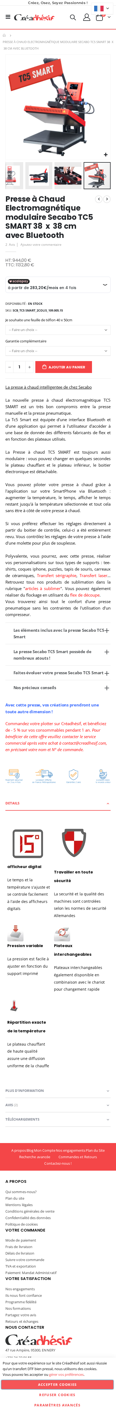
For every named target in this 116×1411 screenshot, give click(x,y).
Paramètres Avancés (57, 1405)
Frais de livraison (18, 1246)
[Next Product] (107, 199)
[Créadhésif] (34, 17)
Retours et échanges (21, 1321)
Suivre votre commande (24, 1259)
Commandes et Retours (78, 1156)
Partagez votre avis (20, 1314)
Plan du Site (95, 1150)
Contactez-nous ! (57, 1163)
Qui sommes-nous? (21, 1191)
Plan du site (14, 1198)
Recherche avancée (34, 1156)
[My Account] (87, 17)
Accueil (4, 35)
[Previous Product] (99, 199)
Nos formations (18, 1308)
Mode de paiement (20, 1240)
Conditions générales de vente (29, 1211)
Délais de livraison (19, 1253)
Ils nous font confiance (23, 1295)
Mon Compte (45, 1150)
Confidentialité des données (28, 1217)
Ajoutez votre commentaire (41, 244)
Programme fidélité (20, 1301)
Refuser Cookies (57, 1394)
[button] (105, 155)
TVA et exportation (20, 1266)
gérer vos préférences (66, 1374)
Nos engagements (70, 1150)
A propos (18, 1150)
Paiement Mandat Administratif (30, 1272)
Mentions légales (19, 1204)
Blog (29, 1150)
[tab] (58, 803)
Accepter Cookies (57, 1384)
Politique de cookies (21, 1224)
